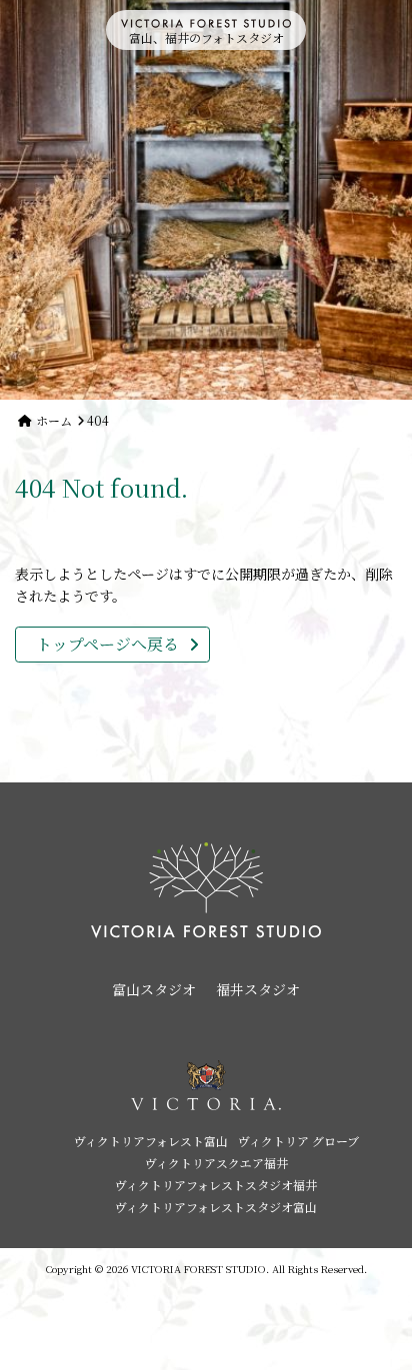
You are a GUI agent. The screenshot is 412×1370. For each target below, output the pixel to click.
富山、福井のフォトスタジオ (206, 37)
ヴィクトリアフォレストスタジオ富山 (216, 1206)
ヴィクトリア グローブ (298, 1140)
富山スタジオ (154, 989)
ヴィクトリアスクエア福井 (216, 1162)
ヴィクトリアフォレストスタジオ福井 (216, 1184)
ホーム (54, 420)
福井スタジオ (258, 989)
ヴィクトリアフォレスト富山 (151, 1140)
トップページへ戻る (107, 644)
